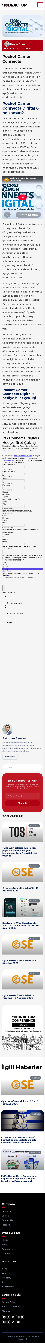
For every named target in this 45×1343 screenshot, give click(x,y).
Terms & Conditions (11, 1306)
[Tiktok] (13, 1322)
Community (7, 1249)
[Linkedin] (8, 1317)
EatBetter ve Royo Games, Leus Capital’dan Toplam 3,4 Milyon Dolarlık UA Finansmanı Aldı (19, 1179)
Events (5, 1244)
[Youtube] (22, 1317)
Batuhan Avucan (14, 738)
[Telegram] (4, 1322)
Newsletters (8, 1287)
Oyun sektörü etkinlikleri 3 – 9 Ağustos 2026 (19, 961)
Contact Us (7, 1220)
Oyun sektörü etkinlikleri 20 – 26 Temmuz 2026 (19, 1102)
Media (5, 1240)
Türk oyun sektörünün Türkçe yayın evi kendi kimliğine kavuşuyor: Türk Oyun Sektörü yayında (19, 852)
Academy (6, 1278)
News (4, 1269)
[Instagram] (18, 1317)
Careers (5, 1216)
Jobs (4, 1282)
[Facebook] (4, 1317)
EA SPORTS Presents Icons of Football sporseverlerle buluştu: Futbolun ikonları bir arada (19, 1140)
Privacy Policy (8, 1302)
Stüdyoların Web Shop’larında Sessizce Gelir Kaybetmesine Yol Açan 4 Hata (20, 926)
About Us (6, 1211)
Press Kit (6, 1225)
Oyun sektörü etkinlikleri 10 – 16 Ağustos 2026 (20, 889)
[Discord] (18, 1322)
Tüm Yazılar (10, 757)
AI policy (6, 1311)
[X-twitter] (13, 1317)
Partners (6, 1253)
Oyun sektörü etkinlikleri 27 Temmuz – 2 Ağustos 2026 (18, 996)
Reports (6, 1273)
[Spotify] (8, 1322)
